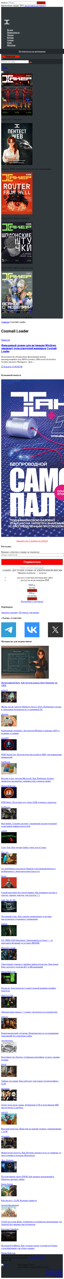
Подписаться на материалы (32, 51)
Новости (5, 340)
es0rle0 (4, 831)
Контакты (59, 1276)
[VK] (32, 629)
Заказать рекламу (9, 612)
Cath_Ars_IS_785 (8, 900)
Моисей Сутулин (8, 948)
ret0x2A (4, 690)
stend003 (5, 738)
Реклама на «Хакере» (54, 1274)
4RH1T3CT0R (7, 995)
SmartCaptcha (39, 568)
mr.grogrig (5, 1088)
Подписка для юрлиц (29, 612)
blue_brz (4, 852)
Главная (5, 322)
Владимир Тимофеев (9, 1229)
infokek (4, 924)
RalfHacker (5, 762)
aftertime (4, 714)
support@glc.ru (39, 1255)
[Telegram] (8, 629)
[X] (55, 629)
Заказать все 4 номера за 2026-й (32, 541)
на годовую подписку (35, 5)
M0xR (3, 1064)
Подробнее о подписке (32, 601)
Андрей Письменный (10, 1205)
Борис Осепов (7, 1184)
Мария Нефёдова (8, 786)
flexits (3, 876)
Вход (60, 4)
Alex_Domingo (7, 1160)
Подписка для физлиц (54, 1269)
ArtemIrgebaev (7, 1040)
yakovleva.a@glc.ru (36, 1258)
